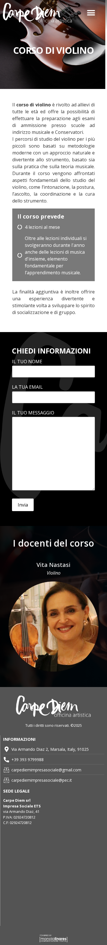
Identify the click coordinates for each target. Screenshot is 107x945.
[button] (90, 12)
